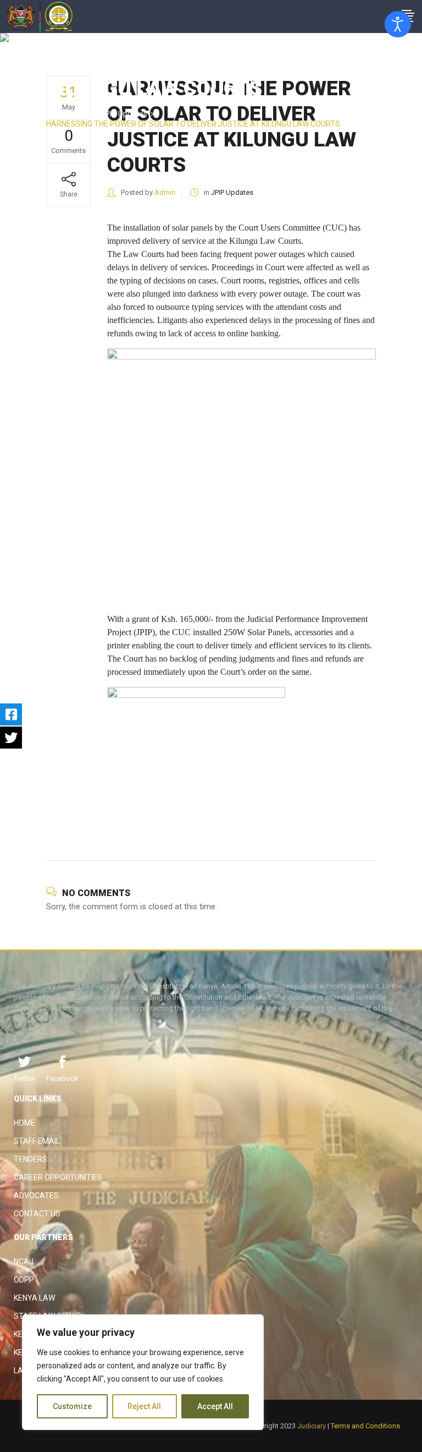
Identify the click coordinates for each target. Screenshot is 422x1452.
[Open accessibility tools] (398, 24)
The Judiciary (69, 114)
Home (24, 1122)
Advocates (36, 1195)
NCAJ (24, 1261)
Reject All (144, 1406)
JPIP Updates (124, 114)
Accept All (215, 1406)
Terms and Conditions (365, 1426)
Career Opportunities (58, 1177)
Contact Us (37, 1213)
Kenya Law (34, 1297)
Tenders (30, 1159)
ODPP (24, 1279)
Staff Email (37, 1141)
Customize (72, 1406)
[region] (143, 1372)
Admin (164, 192)
